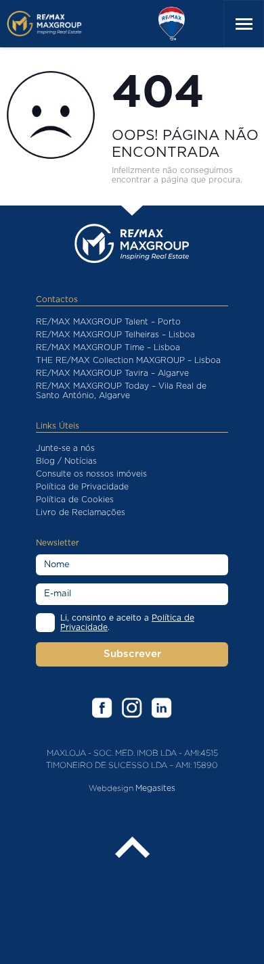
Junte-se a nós (65, 448)
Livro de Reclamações (80, 512)
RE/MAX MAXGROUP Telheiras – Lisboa (115, 335)
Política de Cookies (75, 500)
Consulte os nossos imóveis (91, 474)
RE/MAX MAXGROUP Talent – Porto (108, 322)
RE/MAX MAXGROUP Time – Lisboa (108, 347)
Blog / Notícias (66, 461)
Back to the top (132, 848)
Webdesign (111, 788)
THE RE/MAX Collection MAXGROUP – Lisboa (128, 360)
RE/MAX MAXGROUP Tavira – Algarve (112, 373)
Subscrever (132, 654)
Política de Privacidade (82, 487)
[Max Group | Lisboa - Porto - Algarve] (56, 24)
